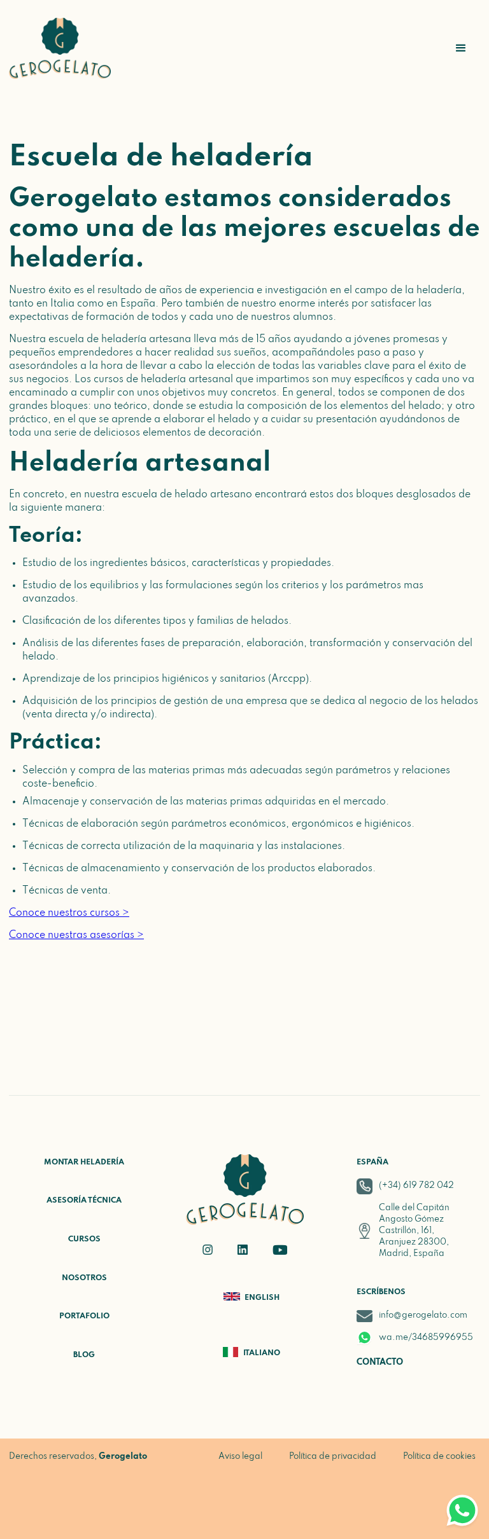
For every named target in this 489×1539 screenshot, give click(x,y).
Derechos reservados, (78, 1457)
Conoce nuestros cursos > (69, 913)
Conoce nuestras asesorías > (76, 935)
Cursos (84, 1239)
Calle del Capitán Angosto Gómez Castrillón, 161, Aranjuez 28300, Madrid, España (414, 1231)
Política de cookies (439, 1457)
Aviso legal (240, 1457)
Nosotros (84, 1278)
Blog (84, 1355)
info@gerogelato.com (423, 1315)
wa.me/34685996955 (426, 1338)
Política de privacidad (332, 1457)
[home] (60, 48)
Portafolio (84, 1316)
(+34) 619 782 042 (416, 1186)
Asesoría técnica (84, 1200)
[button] (461, 48)
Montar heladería (84, 1162)
